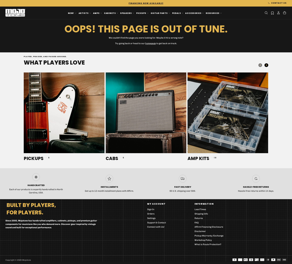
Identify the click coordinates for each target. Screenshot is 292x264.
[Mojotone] (31, 208)
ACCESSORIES (193, 13)
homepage (150, 43)
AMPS (96, 13)
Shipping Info (201, 214)
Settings (151, 218)
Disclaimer (200, 231)
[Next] (266, 65)
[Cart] (284, 13)
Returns (199, 218)
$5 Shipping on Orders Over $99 (146, 3)
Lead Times (200, 209)
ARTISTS (84, 13)
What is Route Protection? (208, 244)
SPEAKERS (126, 13)
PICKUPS (141, 13)
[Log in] (278, 13)
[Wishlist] (272, 13)
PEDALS (176, 13)
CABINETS (110, 13)
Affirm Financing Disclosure (209, 227)
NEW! (71, 13)
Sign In (150, 209)
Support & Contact (156, 222)
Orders (151, 214)
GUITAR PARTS (159, 13)
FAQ (197, 222)
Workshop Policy (203, 240)
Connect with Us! (155, 227)
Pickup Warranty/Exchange (209, 235)
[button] (266, 12)
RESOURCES (212, 13)
